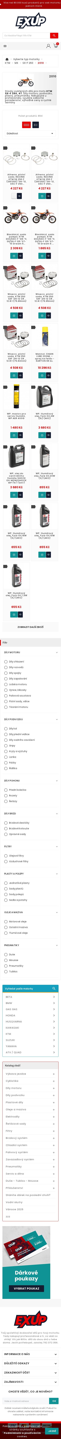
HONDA (31, 1015)
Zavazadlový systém (20, 1159)
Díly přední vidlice (19, 734)
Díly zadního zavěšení (22, 740)
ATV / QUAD (31, 1052)
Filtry (9, 1131)
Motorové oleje (18, 921)
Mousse (13, 960)
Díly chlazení (16, 661)
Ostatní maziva (18, 927)
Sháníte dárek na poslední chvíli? (28, 1195)
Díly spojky (15, 673)
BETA (31, 997)
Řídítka (13, 768)
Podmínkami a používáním (22, 1433)
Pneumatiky (16, 965)
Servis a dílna (15, 1173)
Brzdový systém (16, 1138)
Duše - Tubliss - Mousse (22, 1180)
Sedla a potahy (18, 900)
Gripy (12, 745)
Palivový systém (17, 1152)
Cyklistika (12, 1081)
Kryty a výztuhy (18, 751)
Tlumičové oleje (18, 933)
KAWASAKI (31, 1028)
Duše (12, 954)
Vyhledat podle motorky (30, 988)
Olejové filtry (16, 855)
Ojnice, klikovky (18, 690)
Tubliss (13, 971)
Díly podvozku (15, 1095)
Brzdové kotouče (19, 828)
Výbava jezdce (16, 1073)
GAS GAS (31, 1009)
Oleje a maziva (16, 1109)
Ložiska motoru (18, 684)
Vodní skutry (14, 1202)
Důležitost (30, 133)
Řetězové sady (16, 1123)
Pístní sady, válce (19, 701)
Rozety (13, 795)
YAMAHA (31, 1046)
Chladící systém (16, 1145)
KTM (31, 1034)
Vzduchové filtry (18, 861)
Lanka (12, 757)
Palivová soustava (20, 695)
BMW (31, 1003)
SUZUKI (31, 1040)
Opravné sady (17, 834)
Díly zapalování (18, 678)
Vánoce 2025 (14, 1209)
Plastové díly (14, 1102)
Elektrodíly (13, 1116)
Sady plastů (16, 888)
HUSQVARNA (31, 1022)
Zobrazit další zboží (30, 627)
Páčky (12, 762)
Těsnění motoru (18, 707)
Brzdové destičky (19, 822)
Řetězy (13, 801)
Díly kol (13, 728)
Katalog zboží (12, 1065)
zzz (8, 1216)
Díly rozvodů (16, 667)
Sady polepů (16, 894)
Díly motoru (13, 1088)
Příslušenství (14, 1188)
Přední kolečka (17, 789)
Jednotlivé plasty (19, 883)
